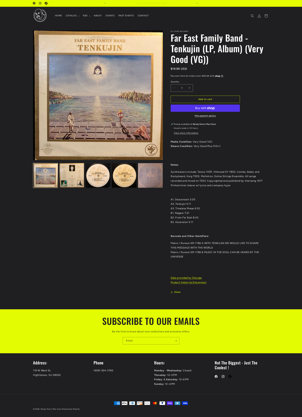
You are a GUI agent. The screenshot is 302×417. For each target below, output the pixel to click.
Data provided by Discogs (186, 277)
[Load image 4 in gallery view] (124, 175)
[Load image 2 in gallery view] (71, 175)
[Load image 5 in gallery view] (150, 175)
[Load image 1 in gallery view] (45, 175)
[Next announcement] (197, 3)
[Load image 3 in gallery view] (98, 175)
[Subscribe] (175, 340)
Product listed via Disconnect (188, 282)
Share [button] (177, 292)
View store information (186, 133)
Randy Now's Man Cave (51, 409)
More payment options (205, 116)
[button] (72, 16)
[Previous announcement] (104, 3)
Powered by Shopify (71, 409)
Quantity (175, 82)
